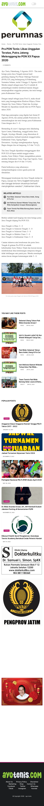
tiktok (11, 788)
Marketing (12, 784)
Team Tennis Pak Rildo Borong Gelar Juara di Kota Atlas (23, 210)
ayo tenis (28, 796)
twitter (22, 786)
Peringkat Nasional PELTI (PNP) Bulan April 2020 (22, 480)
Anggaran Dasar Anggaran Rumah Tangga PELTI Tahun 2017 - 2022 (21, 425)
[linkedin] (19, 307)
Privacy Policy (21, 782)
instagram (22, 788)
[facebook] (3, 307)
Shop (21, 784)
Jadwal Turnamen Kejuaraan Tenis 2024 (18, 453)
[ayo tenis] (13, 5)
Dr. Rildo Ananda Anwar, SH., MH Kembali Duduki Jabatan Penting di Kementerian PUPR (21, 508)
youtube (34, 788)
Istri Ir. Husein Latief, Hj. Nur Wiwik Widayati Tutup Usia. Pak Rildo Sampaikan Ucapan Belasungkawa (30, 336)
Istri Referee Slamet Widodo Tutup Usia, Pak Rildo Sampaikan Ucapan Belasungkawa (23, 204)
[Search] (38, 3)
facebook (11, 786)
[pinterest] (15, 307)
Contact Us (31, 784)
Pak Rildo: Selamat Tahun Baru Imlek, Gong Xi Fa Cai (23, 198)
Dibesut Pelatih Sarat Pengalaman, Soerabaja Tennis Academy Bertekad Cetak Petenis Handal (22, 537)
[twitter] (7, 307)
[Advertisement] (22, 652)
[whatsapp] (11, 307)
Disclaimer (34, 782)
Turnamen (7, 447)
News (22, 325)
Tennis (9, 44)
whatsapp (34, 786)
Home (3, 44)
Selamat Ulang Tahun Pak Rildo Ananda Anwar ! (29, 322)
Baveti (22, 384)
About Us (9, 782)
